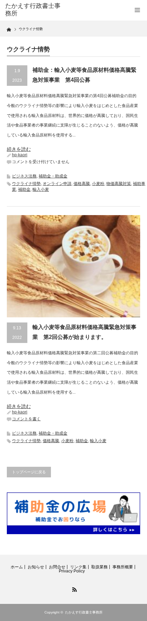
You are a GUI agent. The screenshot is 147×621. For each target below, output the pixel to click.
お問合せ (57, 567)
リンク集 (78, 567)
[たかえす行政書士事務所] (34, 9)
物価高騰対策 (118, 183)
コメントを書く (26, 419)
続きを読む (19, 149)
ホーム (17, 567)
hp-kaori (19, 155)
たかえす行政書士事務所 (84, 612)
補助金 (24, 189)
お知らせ (36, 567)
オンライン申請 (57, 183)
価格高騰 (82, 183)
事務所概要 (122, 567)
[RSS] (73, 588)
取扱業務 (99, 567)
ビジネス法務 (24, 176)
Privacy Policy (72, 571)
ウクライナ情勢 (26, 183)
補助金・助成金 (53, 176)
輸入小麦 (40, 189)
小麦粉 (98, 183)
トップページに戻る (29, 472)
